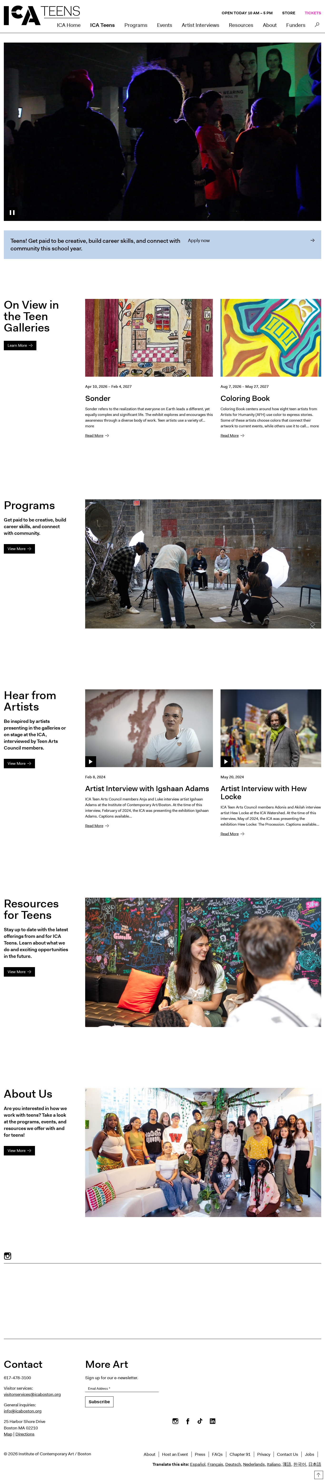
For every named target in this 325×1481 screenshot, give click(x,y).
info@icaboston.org (23, 1411)
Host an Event (175, 1454)
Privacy (263, 1454)
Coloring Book (245, 398)
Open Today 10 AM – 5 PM (247, 12)
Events (164, 25)
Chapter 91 (240, 1454)
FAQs (217, 1454)
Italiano (274, 1464)
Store (288, 12)
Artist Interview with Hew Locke (264, 792)
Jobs (309, 1454)
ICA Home (69, 25)
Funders (295, 25)
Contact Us (287, 1454)
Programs (136, 25)
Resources (241, 25)
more (89, 426)
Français (215, 1464)
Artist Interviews (200, 25)
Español (197, 1464)
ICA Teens (102, 25)
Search (317, 25)
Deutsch (233, 1464)
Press (200, 1454)
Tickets (313, 12)
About (270, 25)
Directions (24, 1434)
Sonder (97, 398)
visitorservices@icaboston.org (32, 1394)
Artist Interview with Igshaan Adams (147, 788)
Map (8, 1434)
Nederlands (254, 1464)
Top (318, 1474)
